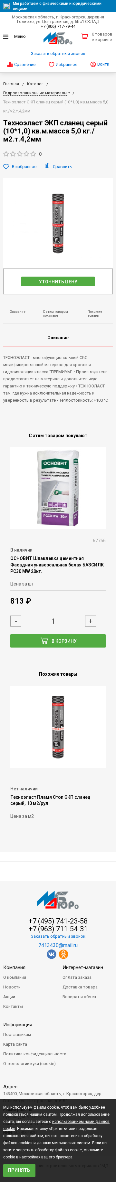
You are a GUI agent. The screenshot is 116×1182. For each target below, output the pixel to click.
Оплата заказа (77, 977)
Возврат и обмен (79, 996)
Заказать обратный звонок (58, 53)
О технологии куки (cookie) (29, 1063)
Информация (17, 1025)
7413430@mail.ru (58, 945)
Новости (12, 987)
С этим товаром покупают (55, 314)
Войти (102, 64)
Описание (17, 311)
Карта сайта (15, 1044)
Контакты (13, 1006)
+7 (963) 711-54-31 (58, 929)
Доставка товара (80, 987)
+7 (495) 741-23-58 (58, 921)
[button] (58, 154)
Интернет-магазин (83, 967)
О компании (14, 977)
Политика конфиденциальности (34, 1053)
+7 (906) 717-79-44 (58, 26)
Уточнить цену (58, 281)
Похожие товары (95, 314)
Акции (9, 996)
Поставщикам (17, 1034)
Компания (14, 967)
